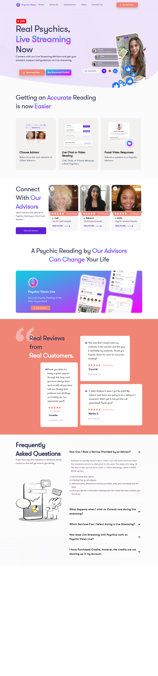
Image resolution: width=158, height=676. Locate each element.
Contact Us (97, 4)
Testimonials (70, 4)
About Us (53, 4)
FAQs (83, 4)
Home (41, 4)
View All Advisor (31, 230)
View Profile (57, 226)
